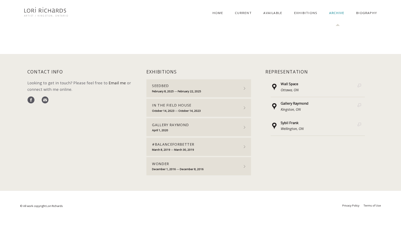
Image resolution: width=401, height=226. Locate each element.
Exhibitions (305, 13)
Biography (366, 13)
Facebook (30, 100)
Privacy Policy (350, 205)
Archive (336, 13)
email (45, 100)
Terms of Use (372, 205)
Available (272, 13)
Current (243, 13)
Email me (117, 82)
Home (217, 13)
